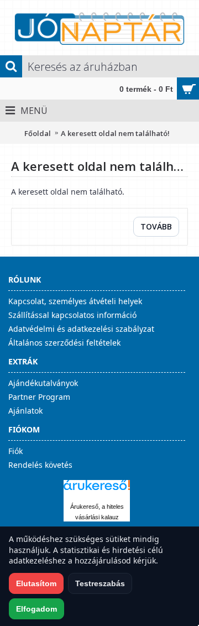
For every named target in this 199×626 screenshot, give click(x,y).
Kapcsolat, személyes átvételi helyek (75, 301)
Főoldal (37, 133)
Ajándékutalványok (43, 383)
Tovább (156, 226)
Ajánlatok (25, 410)
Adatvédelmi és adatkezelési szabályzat (81, 329)
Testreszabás (100, 583)
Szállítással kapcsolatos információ (72, 315)
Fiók (15, 451)
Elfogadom (36, 608)
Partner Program (39, 397)
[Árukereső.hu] (97, 490)
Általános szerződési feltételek (64, 342)
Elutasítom (36, 583)
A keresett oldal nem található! (115, 133)
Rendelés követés (40, 465)
